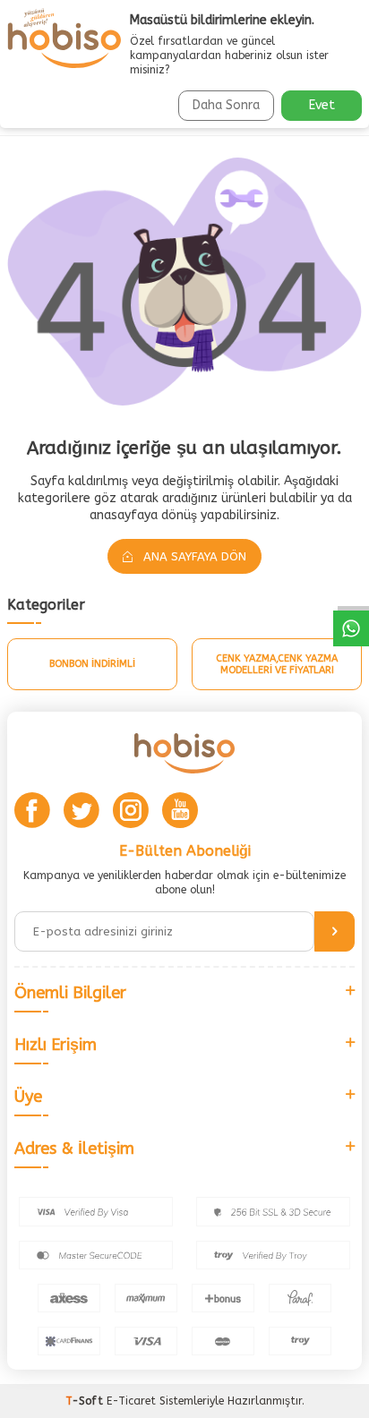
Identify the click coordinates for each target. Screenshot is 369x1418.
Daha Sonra (226, 105)
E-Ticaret (131, 1401)
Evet (322, 105)
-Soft (86, 1401)
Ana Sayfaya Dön (193, 556)
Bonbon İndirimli (92, 664)
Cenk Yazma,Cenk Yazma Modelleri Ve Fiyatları (277, 664)
